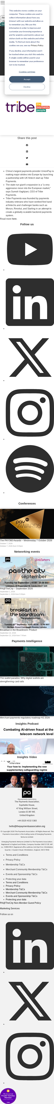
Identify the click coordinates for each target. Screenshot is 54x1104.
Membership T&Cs (15, 864)
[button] (27, 145)
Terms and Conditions (17, 855)
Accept (27, 79)
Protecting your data (16, 879)
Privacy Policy (37, 45)
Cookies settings (27, 72)
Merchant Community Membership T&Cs (26, 869)
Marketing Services (10, 908)
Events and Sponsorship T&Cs (21, 874)
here (14, 219)
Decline (27, 87)
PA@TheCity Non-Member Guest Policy (20, 903)
